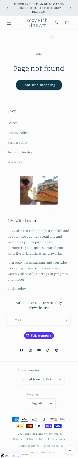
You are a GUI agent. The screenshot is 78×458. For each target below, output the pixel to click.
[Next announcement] (70, 8)
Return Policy (18, 142)
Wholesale (15, 162)
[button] (9, 23)
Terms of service (29, 445)
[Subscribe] (65, 320)
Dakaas (25, 454)
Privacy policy (57, 438)
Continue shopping (39, 85)
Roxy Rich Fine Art (36, 433)
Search (13, 123)
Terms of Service (20, 152)
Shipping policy (53, 445)
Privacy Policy (18, 132)
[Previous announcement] (7, 8)
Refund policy (35, 438)
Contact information (41, 452)
